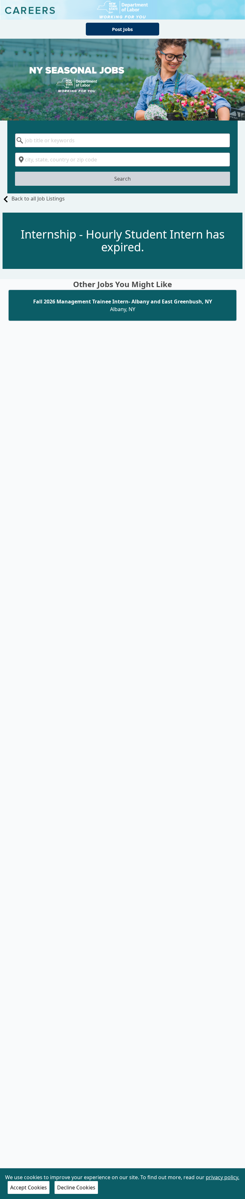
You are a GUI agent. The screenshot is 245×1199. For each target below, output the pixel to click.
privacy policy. (222, 1177)
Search (122, 178)
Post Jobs (122, 29)
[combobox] (122, 140)
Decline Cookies (76, 1187)
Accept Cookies (28, 1187)
